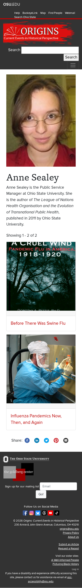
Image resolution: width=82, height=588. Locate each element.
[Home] (39, 33)
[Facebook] (27, 440)
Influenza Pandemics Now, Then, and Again (36, 419)
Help (17, 13)
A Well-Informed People (65, 560)
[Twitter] (46, 440)
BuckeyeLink (30, 13)
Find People (55, 13)
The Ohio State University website (11, 4)
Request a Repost (68, 548)
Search (14, 50)
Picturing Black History (66, 564)
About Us (73, 537)
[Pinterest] (56, 440)
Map (43, 13)
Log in (75, 569)
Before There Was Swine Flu (38, 323)
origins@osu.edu (69, 529)
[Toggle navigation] (73, 65)
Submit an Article (69, 544)
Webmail (70, 13)
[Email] (66, 440)
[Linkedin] (37, 440)
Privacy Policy (71, 533)
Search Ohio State (25, 17)
